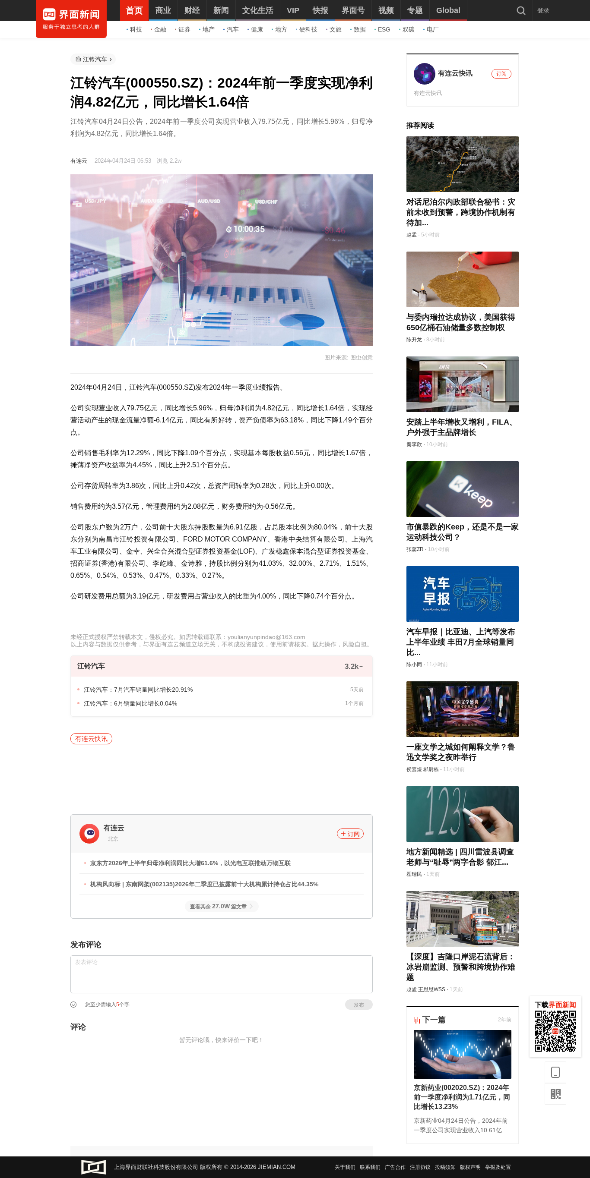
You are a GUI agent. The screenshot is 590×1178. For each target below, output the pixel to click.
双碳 (409, 29)
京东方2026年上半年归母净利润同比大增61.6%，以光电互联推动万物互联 (190, 863)
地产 (209, 29)
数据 (360, 29)
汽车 (233, 29)
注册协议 (420, 1167)
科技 (136, 29)
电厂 (433, 29)
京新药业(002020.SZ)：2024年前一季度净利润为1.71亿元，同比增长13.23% (462, 1097)
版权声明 (470, 1167)
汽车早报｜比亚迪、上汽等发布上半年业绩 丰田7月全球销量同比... (460, 642)
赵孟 (411, 235)
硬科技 (308, 29)
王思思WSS (431, 989)
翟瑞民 (414, 874)
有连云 (78, 160)
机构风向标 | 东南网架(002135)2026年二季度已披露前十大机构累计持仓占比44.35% (204, 884)
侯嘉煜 (414, 769)
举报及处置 (498, 1167)
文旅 (336, 29)
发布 (359, 1005)
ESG (384, 29)
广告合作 (395, 1167)
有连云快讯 (91, 738)
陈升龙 (414, 340)
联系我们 (370, 1167)
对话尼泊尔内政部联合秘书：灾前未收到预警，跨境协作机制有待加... (460, 212)
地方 (281, 29)
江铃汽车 (95, 59)
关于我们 (345, 1167)
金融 (160, 29)
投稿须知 (445, 1167)
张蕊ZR (415, 549)
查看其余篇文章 (218, 907)
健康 (257, 29)
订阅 (354, 834)
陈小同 (414, 664)
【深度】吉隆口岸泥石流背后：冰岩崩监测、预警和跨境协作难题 (460, 967)
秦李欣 (414, 444)
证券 (184, 29)
